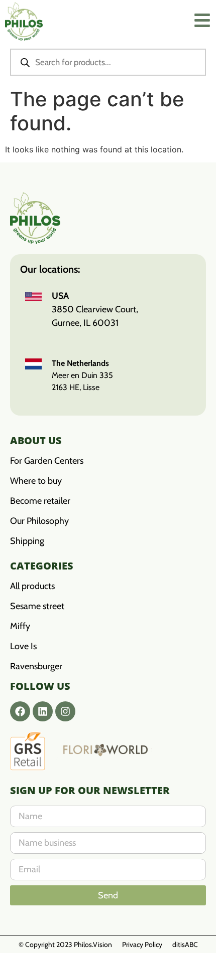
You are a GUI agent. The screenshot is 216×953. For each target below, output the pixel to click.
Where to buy (36, 480)
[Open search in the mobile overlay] (108, 62)
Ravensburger (36, 666)
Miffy (20, 626)
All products (32, 586)
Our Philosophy (39, 520)
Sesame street (37, 606)
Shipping (27, 540)
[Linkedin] (43, 711)
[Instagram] (65, 711)
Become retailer (40, 500)
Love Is (23, 646)
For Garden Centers (46, 460)
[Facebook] (20, 711)
